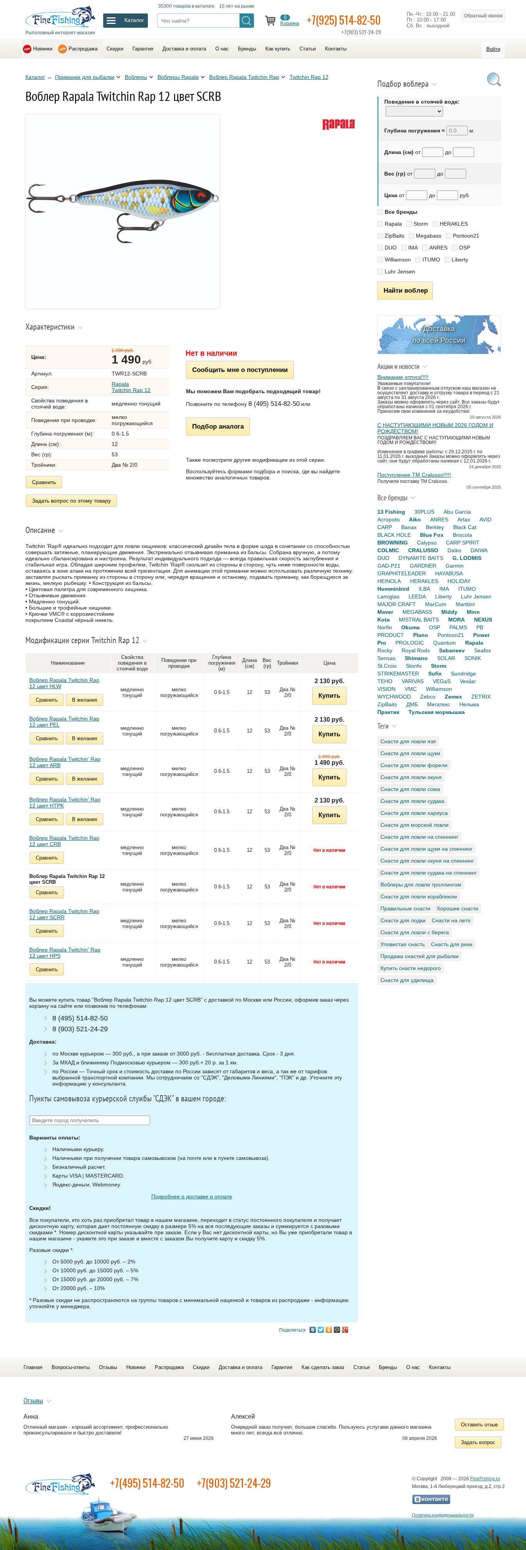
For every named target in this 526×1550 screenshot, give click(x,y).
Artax (463, 519)
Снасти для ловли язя (408, 741)
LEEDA (417, 596)
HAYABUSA (449, 573)
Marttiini (465, 604)
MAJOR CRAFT (396, 604)
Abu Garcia (457, 512)
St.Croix (387, 666)
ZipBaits (394, 236)
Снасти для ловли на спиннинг (419, 837)
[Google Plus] (345, 1330)
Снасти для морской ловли (414, 825)
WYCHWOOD (394, 697)
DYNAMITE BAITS (421, 558)
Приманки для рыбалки (84, 77)
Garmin (455, 566)
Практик (388, 712)
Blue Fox (432, 535)
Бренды (247, 49)
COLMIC (388, 550)
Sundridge (463, 673)
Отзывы (108, 1367)
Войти (493, 49)
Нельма (469, 704)
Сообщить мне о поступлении (240, 370)
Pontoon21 (466, 236)
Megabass (428, 236)
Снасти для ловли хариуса (414, 813)
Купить (329, 695)
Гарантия (142, 49)
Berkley (435, 527)
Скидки (115, 49)
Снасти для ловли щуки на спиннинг (426, 849)
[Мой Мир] (337, 1330)
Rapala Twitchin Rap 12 (131, 387)
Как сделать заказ (323, 1367)
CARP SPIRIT (462, 543)
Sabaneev (452, 650)
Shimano (416, 658)
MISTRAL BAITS (419, 620)
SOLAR (446, 658)
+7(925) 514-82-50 (344, 20)
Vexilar (468, 681)
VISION (386, 689)
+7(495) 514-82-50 (147, 1483)
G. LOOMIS (466, 558)
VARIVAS (413, 681)
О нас (222, 49)
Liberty (460, 259)
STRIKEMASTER (398, 673)
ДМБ (412, 704)
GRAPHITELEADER (401, 573)
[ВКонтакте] (313, 1330)
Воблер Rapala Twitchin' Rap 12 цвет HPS (65, 953)
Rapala (393, 224)
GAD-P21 (388, 566)
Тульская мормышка (437, 712)
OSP (464, 248)
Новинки (42, 49)
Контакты (336, 49)
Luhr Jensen (400, 271)
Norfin (384, 627)
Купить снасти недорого (410, 968)
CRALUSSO (423, 550)
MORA (456, 620)
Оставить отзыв (479, 1425)
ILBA (424, 589)
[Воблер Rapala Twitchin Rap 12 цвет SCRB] (122, 306)
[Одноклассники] (329, 1330)
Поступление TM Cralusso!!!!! (414, 475)
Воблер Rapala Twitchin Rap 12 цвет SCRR (64, 914)
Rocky (384, 650)
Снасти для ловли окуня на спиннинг (427, 861)
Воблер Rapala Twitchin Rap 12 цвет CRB (64, 841)
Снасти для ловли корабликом (418, 896)
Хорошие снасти (457, 908)
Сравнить (44, 482)
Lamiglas (388, 596)
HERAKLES (454, 224)
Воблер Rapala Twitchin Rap (244, 77)
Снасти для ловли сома (410, 789)
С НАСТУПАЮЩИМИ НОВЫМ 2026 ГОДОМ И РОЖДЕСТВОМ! (435, 428)
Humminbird (393, 589)
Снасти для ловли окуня (411, 777)
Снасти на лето (451, 920)
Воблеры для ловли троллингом (420, 884)
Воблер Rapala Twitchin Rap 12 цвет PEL (64, 722)
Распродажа (83, 49)
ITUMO (431, 259)
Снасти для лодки (402, 920)
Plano (420, 635)
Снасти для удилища (407, 980)
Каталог (35, 77)
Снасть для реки (451, 944)
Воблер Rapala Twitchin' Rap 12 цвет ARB (65, 762)
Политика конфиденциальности (443, 1515)
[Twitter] (321, 1330)
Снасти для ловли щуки (410, 753)
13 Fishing (391, 512)
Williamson (398, 259)
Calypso (427, 543)
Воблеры (136, 77)
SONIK (472, 658)
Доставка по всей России (439, 334)
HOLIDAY (459, 581)
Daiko (454, 550)
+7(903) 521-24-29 (234, 1483)
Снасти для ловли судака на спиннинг (428, 873)
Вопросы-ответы (71, 1367)
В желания (84, 700)
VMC (411, 689)
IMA (413, 248)
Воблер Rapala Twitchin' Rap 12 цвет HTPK (65, 802)
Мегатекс (438, 704)
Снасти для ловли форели (413, 765)
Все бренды (401, 212)
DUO (391, 248)
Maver (385, 612)
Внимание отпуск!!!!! (403, 377)
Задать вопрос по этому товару (71, 501)
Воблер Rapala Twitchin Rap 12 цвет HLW (64, 683)
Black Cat (464, 527)
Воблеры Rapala (178, 77)
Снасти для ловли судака (412, 801)
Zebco (428, 697)
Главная (32, 1367)
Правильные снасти (405, 908)
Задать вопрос (478, 1442)
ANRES (438, 248)
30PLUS (424, 512)
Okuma (410, 627)
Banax (409, 527)
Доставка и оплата (184, 49)
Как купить (277, 49)
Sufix (435, 673)
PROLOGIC (409, 643)
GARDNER (423, 566)
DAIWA (479, 550)
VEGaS (442, 681)
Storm (421, 224)
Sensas (386, 658)
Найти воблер (406, 290)
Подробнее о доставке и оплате (191, 1196)
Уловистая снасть (402, 944)
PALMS (458, 627)
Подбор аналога (218, 426)
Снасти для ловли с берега (414, 932)
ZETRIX (481, 697)
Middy (449, 612)
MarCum (435, 604)
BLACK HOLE (394, 535)
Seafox (482, 650)
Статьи (308, 49)
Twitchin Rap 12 (309, 77)
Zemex (453, 697)
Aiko (415, 519)
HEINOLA (389, 581)
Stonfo (414, 666)
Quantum (444, 643)
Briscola (462, 535)
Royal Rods (416, 650)
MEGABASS (417, 612)
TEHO (384, 681)
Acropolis (388, 519)
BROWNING (392, 543)
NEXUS (483, 620)
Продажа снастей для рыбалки (419, 956)
